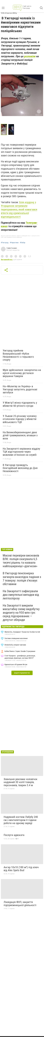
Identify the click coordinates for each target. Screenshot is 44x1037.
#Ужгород (4, 243)
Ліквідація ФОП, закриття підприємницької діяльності (20, 904)
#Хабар (22, 243)
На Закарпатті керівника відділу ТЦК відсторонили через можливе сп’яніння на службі (21, 451)
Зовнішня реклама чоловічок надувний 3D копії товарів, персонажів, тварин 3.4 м (20, 782)
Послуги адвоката (14, 835)
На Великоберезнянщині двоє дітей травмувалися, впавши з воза (20, 435)
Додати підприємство (22, 673)
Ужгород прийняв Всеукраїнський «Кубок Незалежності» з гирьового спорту (18, 355)
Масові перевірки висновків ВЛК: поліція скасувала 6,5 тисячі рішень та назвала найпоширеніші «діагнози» (21, 561)
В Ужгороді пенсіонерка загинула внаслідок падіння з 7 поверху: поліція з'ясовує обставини (22, 578)
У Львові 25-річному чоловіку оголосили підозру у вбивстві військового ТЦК (20, 419)
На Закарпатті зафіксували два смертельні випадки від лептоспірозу (21, 594)
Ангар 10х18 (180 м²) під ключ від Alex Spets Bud (21, 869)
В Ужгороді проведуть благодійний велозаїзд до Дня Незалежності (20, 468)
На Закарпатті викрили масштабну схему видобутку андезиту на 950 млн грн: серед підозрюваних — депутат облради (21, 613)
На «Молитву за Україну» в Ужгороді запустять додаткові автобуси (20, 389)
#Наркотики (14, 243)
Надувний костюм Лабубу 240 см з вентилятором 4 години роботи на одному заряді (21, 820)
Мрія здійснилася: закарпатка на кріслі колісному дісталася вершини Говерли (22, 373)
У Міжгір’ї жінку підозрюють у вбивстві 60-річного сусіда (20, 404)
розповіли (29, 56)
